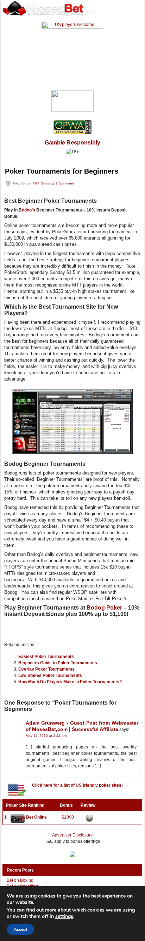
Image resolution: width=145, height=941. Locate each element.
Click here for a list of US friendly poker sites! (77, 785)
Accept (20, 929)
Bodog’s (27, 210)
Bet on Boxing (20, 880)
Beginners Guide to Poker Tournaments (57, 662)
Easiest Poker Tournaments (46, 656)
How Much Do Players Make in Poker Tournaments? (70, 681)
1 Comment (65, 183)
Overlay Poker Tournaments (46, 669)
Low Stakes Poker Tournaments (50, 675)
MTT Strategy (44, 183)
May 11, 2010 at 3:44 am (46, 736)
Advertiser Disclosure (72, 835)
